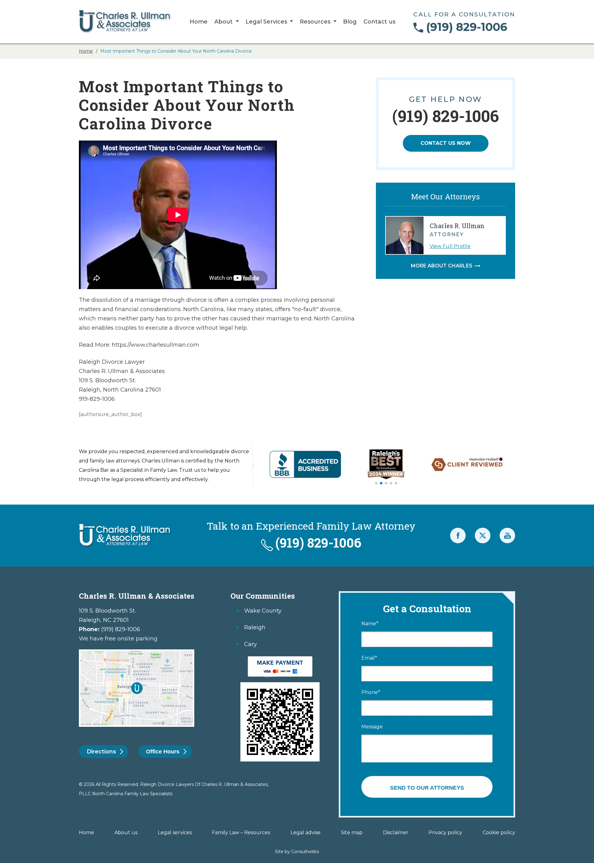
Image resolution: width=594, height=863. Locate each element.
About (224, 22)
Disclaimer (395, 832)
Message (372, 726)
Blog (350, 22)
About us (125, 832)
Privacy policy (445, 832)
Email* (369, 658)
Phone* (370, 692)
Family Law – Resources (241, 832)
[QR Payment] (280, 659)
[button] (376, 483)
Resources (316, 22)
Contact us (379, 22)
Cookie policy (499, 832)
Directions (101, 751)
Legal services (175, 832)
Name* (369, 623)
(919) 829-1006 (466, 27)
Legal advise (306, 832)
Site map (352, 832)
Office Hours (162, 751)
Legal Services (267, 22)
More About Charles (441, 266)
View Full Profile (450, 246)
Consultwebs (305, 851)
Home (199, 22)
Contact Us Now (445, 143)
